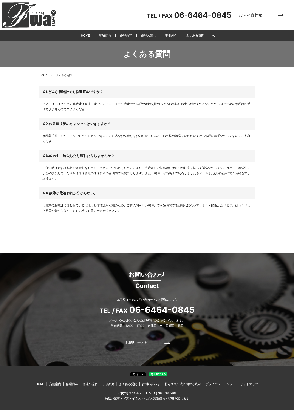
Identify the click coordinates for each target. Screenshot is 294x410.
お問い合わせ (250, 14)
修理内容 (126, 35)
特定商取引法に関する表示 (183, 384)
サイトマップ (249, 384)
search (213, 35)
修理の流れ (148, 35)
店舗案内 (105, 35)
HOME (85, 35)
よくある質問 (195, 35)
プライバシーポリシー (221, 384)
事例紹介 (171, 35)
